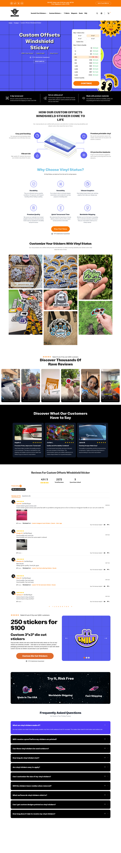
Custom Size (79, 41)
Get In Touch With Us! (103, 3)
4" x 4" (79, 38)
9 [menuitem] (68, 606)
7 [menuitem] (64, 606)
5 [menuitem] (60, 606)
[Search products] (97, 13)
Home (10, 23)
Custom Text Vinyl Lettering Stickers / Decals (44, 568)
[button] (18, 489)
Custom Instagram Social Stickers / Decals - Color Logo (47, 523)
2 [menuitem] (54, 606)
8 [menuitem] (66, 606)
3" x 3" (93, 35)
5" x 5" (93, 38)
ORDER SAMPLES (39, 61)
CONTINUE (86, 83)
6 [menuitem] (62, 606)
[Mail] (22, 3)
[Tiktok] (15, 3)
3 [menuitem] (56, 606)
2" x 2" (79, 35)
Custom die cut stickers (34, 656)
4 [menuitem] (58, 606)
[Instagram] (11, 3)
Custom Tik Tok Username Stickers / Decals (44, 585)
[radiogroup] (86, 38)
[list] (63, 515)
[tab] (16, 496)
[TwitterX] (18, 3)
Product (16, 23)
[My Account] (101, 13)
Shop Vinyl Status (60, 229)
